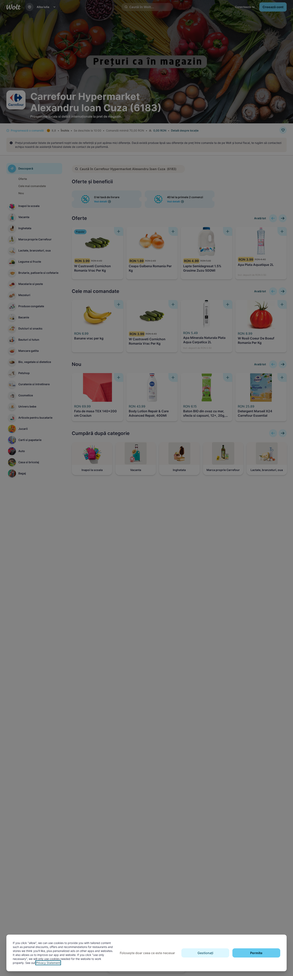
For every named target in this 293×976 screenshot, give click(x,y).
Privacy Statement (48, 962)
